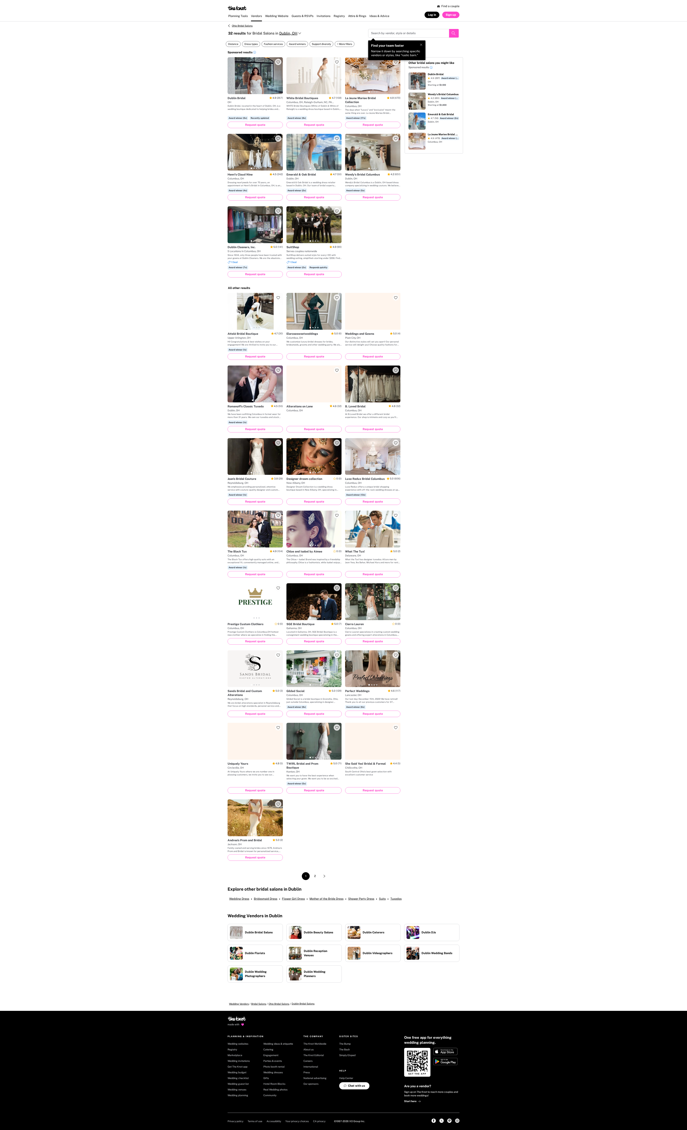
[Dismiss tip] (421, 44)
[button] (254, 53)
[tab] (251, 92)
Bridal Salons (258, 1003)
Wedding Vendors (239, 1003)
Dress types (251, 44)
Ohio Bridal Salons (242, 25)
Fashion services (273, 44)
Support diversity (321, 44)
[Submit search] (454, 33)
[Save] (278, 62)
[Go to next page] (324, 876)
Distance (233, 44)
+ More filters (344, 44)
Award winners (297, 44)
